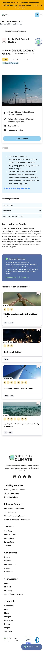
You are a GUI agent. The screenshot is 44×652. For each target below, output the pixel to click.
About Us (8, 526)
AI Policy (7, 546)
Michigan (7, 617)
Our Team (8, 531)
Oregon (7, 628)
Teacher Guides (10, 512)
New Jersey (8, 620)
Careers (7, 568)
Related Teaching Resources (17, 188)
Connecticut (8, 606)
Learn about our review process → (17, 277)
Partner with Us (10, 564)
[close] (41, 5)
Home (2, 21)
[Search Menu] (37, 15)
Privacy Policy (9, 542)
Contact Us (8, 572)
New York (7, 624)
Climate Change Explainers (14, 516)
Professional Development (14, 508)
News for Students (11, 497)
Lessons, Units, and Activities (15, 490)
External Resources (14, 21)
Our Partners (9, 538)
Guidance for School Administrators (17, 519)
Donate (7, 557)
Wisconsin (8, 631)
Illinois (6, 609)
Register (7, 583)
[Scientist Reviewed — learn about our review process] (38, 42)
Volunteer (7, 561)
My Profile (8, 587)
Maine (6, 613)
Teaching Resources (11, 493)
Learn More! (20, 8)
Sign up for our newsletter (13, 594)
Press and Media (10, 535)
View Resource (22, 138)
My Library (8, 590)
